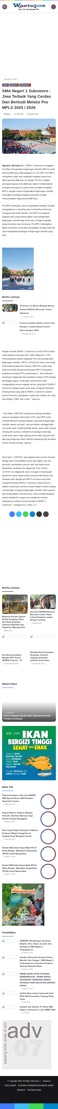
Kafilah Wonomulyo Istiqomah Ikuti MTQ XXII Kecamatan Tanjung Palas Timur (37, 996)
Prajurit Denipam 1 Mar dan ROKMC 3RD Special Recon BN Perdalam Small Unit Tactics (19, 798)
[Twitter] (19, 514)
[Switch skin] (49, 7)
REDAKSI (21, 1090)
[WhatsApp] (25, 514)
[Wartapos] (28, 6)
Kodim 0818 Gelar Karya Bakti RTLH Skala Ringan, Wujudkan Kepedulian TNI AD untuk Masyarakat (19, 851)
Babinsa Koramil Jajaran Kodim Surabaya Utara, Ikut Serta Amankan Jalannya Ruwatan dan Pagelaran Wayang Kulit (13, 621)
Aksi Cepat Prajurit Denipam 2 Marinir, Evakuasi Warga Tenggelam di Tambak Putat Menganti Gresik (20, 833)
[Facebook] (12, 514)
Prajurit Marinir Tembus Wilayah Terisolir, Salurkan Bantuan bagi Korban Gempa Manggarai (17, 816)
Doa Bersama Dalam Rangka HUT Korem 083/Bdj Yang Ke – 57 (12, 657)
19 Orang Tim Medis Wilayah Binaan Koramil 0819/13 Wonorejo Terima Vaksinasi (37, 309)
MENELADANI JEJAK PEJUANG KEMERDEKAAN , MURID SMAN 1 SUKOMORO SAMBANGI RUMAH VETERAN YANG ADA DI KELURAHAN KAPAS (37, 980)
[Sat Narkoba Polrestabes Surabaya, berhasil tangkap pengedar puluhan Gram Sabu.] (43, 642)
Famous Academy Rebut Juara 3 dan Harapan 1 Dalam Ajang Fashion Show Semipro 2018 (37, 326)
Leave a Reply (29, 673)
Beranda (7, 79)
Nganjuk (14, 85)
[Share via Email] (39, 514)
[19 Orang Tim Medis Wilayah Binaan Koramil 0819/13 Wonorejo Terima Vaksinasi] (10, 308)
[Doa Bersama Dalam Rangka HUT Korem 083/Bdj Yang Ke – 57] (15, 643)
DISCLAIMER (10, 1085)
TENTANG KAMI (34, 1090)
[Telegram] (32, 514)
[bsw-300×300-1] (23, 925)
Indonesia (47, 1081)
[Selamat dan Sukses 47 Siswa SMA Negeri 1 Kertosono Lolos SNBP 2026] (10, 1010)
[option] (29, 706)
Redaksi (7, 114)
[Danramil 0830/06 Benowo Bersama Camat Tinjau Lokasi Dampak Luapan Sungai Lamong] (43, 602)
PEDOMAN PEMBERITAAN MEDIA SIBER (35, 1085)
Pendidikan (25, 85)
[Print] (46, 514)
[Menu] (3, 6)
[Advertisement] (29, 44)
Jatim (15, 79)
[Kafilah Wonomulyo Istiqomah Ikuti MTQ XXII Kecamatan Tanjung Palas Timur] (10, 997)
